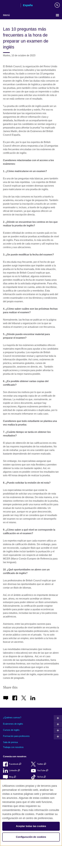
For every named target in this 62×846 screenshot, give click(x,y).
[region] (31, 812)
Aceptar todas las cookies (31, 826)
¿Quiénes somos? (12, 717)
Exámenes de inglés (13, 723)
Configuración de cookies (31, 837)
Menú (6, 15)
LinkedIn (13, 770)
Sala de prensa (10, 742)
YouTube (41, 770)
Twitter (40, 764)
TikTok (40, 777)
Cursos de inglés (11, 730)
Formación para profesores (16, 736)
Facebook (14, 764)
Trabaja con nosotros (13, 747)
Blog (11, 777)
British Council (10, 5)
